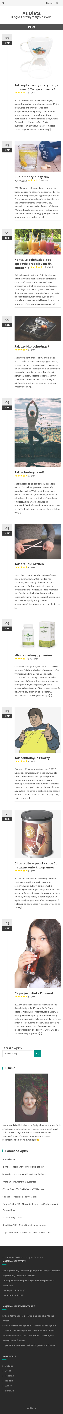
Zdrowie (9, 1390)
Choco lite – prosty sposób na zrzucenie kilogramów (36, 867)
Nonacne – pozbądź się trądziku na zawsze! (32, 1345)
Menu (49, 3)
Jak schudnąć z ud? (12, 1217)
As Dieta (31, 13)
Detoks (9, 1365)
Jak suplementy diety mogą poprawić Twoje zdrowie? (36, 89)
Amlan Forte (8, 1159)
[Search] (37, 1053)
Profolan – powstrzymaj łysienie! (19, 1181)
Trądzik (9, 1380)
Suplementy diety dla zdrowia (18, 1275)
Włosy (8, 1385)
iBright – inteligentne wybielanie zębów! (23, 1166)
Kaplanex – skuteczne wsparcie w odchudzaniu (26, 1232)
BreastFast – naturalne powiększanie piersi (24, 1174)
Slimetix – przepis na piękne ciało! (19, 1196)
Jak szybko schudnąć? (14, 1290)
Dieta (8, 1370)
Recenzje (9, 1375)
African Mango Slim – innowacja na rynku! (33, 1325)
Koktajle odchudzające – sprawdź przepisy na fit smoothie (34, 263)
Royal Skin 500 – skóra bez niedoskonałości (24, 1225)
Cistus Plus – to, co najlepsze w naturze (23, 1189)
